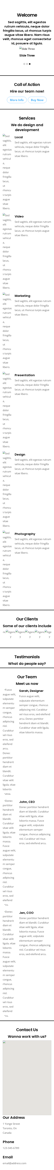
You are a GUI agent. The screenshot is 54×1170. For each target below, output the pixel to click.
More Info (17, 100)
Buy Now (37, 100)
